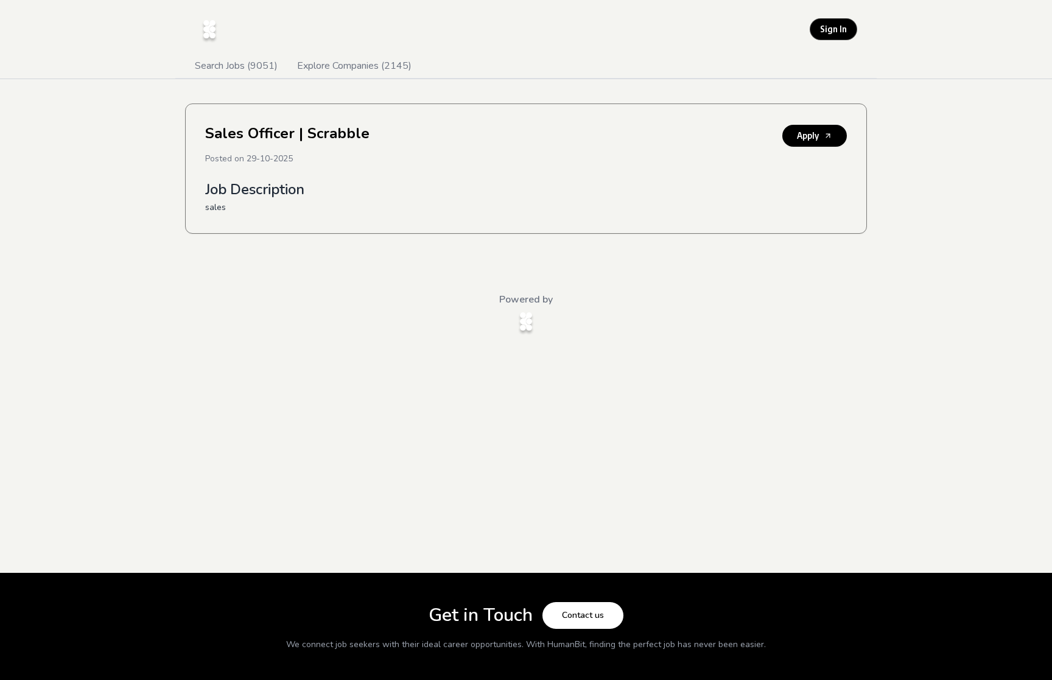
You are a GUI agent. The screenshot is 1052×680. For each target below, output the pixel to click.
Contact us (583, 615)
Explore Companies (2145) (354, 65)
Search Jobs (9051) (236, 65)
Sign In (833, 29)
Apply (808, 135)
